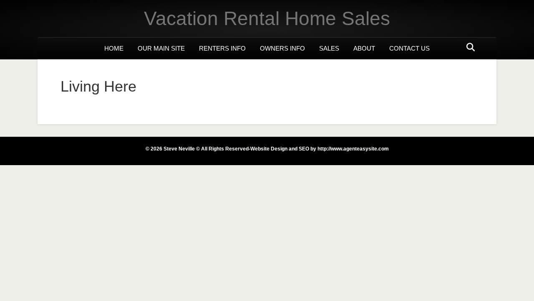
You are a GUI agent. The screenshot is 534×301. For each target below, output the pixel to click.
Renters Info (222, 48)
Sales (329, 48)
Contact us (409, 48)
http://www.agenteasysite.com (352, 149)
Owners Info (282, 48)
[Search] (468, 47)
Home (113, 48)
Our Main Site (161, 48)
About (364, 48)
